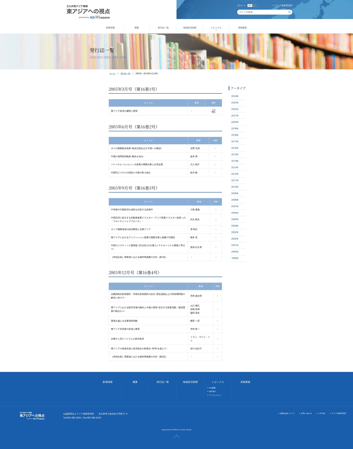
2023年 (235, 102)
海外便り (212, 391)
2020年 (235, 122)
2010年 (235, 187)
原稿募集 (245, 381)
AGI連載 (212, 388)
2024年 (235, 96)
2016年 (235, 148)
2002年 (235, 238)
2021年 (235, 115)
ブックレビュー (215, 395)
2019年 (235, 128)
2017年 (235, 141)
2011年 (235, 180)
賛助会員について (287, 413)
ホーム (112, 73)
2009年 (235, 193)
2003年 (235, 232)
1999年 (235, 258)
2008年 (235, 200)
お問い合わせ (306, 413)
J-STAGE (321, 413)
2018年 (235, 135)
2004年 (235, 226)
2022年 (235, 109)
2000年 (235, 251)
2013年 (235, 167)
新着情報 (108, 381)
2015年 (235, 154)
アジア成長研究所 (283, 5)
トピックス (218, 381)
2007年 (235, 206)
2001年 (235, 245)
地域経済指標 (190, 381)
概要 (135, 381)
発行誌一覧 (125, 73)
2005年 (235, 219)
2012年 (235, 174)
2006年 (235, 213)
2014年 (235, 161)
